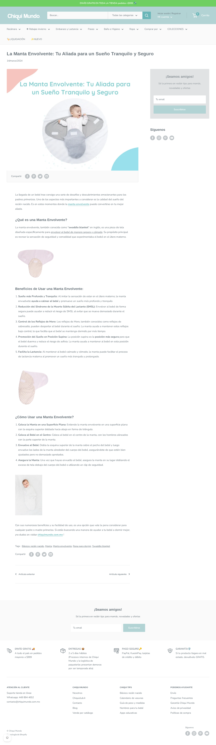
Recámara (12, 29)
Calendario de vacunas (131, 698)
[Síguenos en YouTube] (171, 138)
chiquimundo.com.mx (50, 534)
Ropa (132, 29)
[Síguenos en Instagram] (159, 138)
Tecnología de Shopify (17, 734)
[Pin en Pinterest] (33, 176)
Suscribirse (180, 109)
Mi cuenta (164, 17)
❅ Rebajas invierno (36, 29)
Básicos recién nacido (33, 546)
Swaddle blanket (101, 546)
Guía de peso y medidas (132, 703)
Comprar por (151, 29)
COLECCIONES (175, 29)
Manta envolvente (62, 546)
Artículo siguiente (118, 574)
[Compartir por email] (46, 176)
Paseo (91, 29)
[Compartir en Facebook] (27, 176)
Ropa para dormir (82, 546)
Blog (75, 708)
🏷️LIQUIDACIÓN (16, 39)
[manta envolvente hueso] (72, 263)
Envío (173, 693)
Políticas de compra (180, 712)
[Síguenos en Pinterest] (165, 138)
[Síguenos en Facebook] (152, 138)
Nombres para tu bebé (131, 708)
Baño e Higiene (112, 29)
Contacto (77, 703)
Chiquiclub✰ (79, 698)
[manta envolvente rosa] (72, 386)
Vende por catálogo (83, 712)
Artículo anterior (27, 574)
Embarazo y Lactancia (67, 29)
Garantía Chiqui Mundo (182, 703)
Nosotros (77, 693)
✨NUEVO (36, 39)
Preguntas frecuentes (181, 698)
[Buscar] (146, 15)
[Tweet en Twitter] (40, 176)
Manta (48, 546)
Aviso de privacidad (180, 708)
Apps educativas (128, 712)
